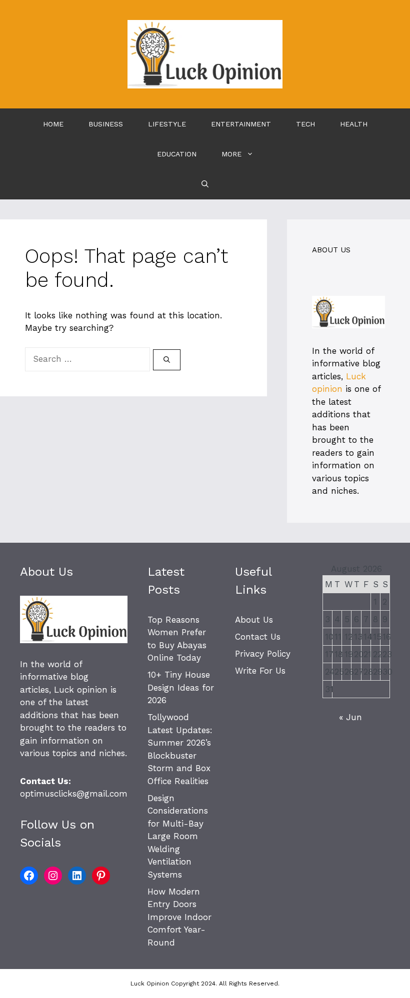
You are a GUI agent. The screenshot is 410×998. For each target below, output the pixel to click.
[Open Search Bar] (205, 184)
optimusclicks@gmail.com (74, 794)
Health (354, 124)
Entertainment (241, 124)
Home (53, 124)
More (232, 154)
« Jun (350, 717)
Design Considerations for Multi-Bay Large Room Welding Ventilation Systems (178, 836)
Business (105, 124)
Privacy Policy (262, 654)
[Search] (166, 359)
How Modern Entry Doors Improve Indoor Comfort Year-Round (180, 917)
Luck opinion (81, 690)
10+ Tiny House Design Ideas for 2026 (181, 687)
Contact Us (257, 637)
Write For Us (260, 671)
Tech (305, 124)
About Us (254, 620)
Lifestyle (167, 124)
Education (176, 154)
